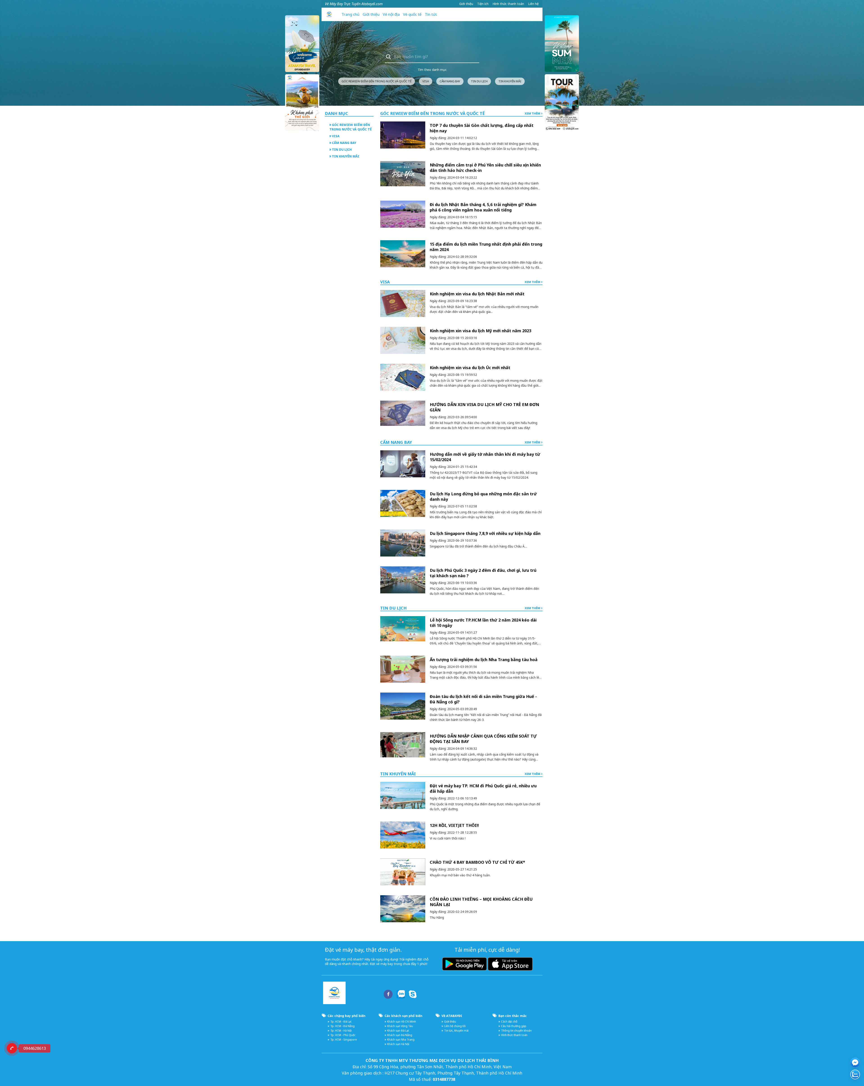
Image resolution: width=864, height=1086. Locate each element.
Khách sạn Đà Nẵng (399, 1035)
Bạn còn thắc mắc (512, 1016)
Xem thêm (533, 113)
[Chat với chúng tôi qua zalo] (855, 1074)
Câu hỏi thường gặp (513, 1026)
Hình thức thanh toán (508, 4)
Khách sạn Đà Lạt (398, 1030)
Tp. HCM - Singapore (343, 1039)
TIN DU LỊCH (479, 81)
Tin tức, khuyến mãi (456, 1030)
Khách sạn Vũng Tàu (400, 1026)
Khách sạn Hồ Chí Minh (401, 1021)
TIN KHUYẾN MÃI (509, 81)
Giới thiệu (466, 4)
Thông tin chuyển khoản (516, 1030)
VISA (425, 81)
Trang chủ (351, 14)
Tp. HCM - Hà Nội (341, 1030)
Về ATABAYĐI (451, 1016)
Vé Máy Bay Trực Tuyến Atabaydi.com (354, 3)
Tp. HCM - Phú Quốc (343, 1035)
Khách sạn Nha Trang (400, 1039)
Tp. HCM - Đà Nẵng (342, 1026)
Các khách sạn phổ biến (403, 1016)
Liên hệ (533, 4)
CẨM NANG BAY (450, 81)
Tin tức (431, 14)
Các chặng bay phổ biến (346, 1016)
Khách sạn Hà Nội (398, 1044)
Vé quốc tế (412, 14)
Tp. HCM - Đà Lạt (340, 1021)
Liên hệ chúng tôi (455, 1026)
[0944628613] (12, 1048)
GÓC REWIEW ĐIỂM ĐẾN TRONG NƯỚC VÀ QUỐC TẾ (377, 81)
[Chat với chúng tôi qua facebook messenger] (855, 1062)
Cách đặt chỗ (509, 1021)
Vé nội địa (391, 14)
